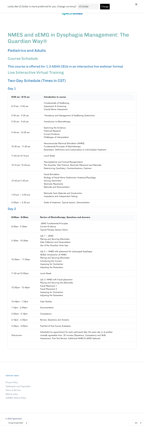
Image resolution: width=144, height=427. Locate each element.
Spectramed (17, 418)
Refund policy (12, 394)
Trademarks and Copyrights (18, 386)
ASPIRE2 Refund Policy (16, 397)
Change (105, 6)
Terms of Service (13, 390)
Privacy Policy (12, 382)
